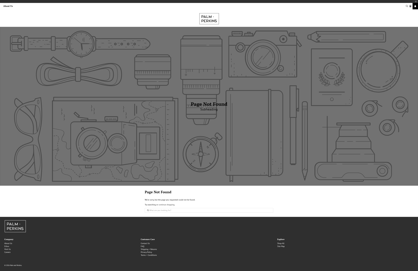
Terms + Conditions (149, 255)
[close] (416, 1)
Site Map (281, 246)
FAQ (142, 246)
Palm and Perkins (16, 265)
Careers (7, 252)
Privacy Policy (146, 252)
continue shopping (166, 204)
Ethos (6, 246)
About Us (8, 6)
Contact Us (145, 243)
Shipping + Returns (149, 249)
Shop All (280, 243)
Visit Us (7, 249)
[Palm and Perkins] (209, 18)
